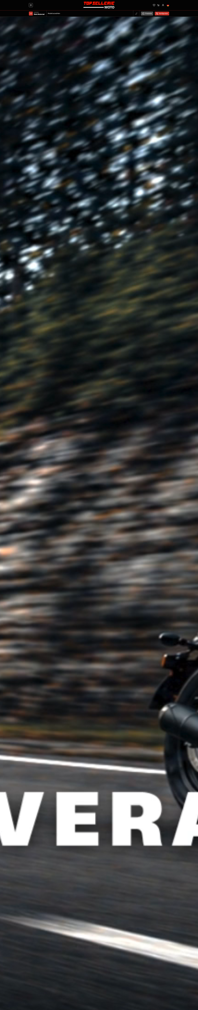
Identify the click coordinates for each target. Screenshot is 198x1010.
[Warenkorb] (158, 5)
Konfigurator (163, 13)
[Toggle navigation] (31, 5)
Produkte (148, 13)
